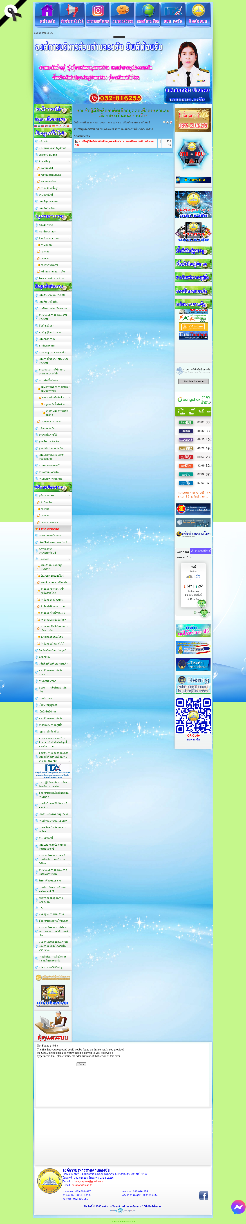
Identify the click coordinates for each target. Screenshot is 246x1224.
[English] (46, 190)
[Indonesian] (57, 190)
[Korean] (64, 190)
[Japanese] (60, 190)
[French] (49, 190)
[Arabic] (39, 190)
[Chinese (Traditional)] (42, 190)
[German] (53, 190)
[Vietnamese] (67, 190)
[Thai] (35, 190)
